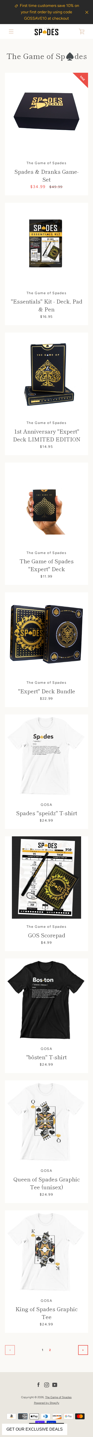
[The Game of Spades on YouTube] (54, 1384)
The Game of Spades (58, 1397)
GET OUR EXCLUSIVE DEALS (34, 1429)
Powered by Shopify (46, 1403)
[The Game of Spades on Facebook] (38, 1384)
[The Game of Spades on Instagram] (46, 1384)
